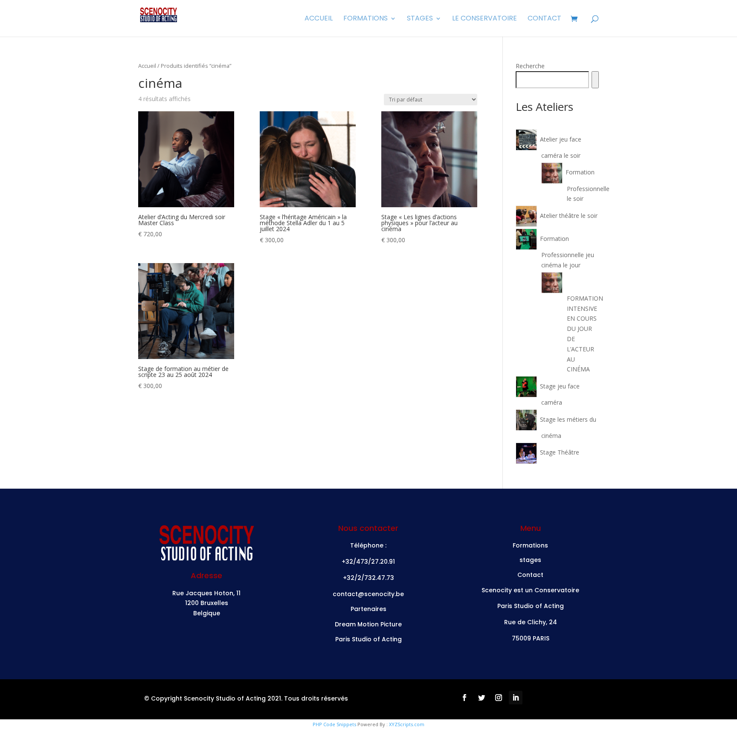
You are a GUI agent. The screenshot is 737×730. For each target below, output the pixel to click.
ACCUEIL (319, 19)
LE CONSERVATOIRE (484, 19)
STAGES (420, 19)
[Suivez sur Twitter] (481, 697)
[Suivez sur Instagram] (498, 697)
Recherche (530, 66)
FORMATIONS (365, 19)
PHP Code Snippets (334, 724)
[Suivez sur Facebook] (464, 697)
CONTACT (544, 19)
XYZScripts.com (406, 724)
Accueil (147, 66)
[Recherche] (595, 79)
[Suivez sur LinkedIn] (515, 697)
